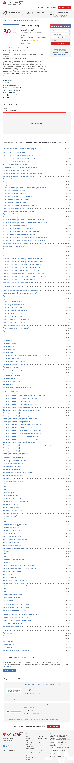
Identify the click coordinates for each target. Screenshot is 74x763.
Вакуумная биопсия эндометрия (14, 185)
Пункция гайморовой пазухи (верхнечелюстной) (20, 293)
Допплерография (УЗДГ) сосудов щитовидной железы (22, 425)
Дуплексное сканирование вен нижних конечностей (21, 270)
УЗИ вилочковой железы (11, 469)
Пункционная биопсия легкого (14, 191)
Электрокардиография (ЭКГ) (12, 623)
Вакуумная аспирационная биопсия (15, 170)
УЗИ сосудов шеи (9, 589)
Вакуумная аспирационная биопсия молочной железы (22, 173)
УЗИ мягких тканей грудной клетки (15, 525)
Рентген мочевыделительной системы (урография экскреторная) (26, 355)
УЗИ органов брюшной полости (14, 536)
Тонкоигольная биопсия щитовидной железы (19, 234)
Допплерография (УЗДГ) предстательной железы (20, 398)
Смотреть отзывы (9, 670)
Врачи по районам (31, 752)
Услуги (28, 738)
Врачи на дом (29, 740)
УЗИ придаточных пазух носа (13, 571)
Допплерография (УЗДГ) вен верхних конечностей (20, 436)
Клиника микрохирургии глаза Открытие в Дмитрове (42, 684)
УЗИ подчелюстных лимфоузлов (14, 560)
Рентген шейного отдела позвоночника (17, 387)
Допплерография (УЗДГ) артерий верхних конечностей (22, 430)
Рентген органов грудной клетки (14, 361)
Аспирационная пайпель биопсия (15, 164)
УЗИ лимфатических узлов (12, 498)
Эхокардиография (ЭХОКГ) (12, 626)
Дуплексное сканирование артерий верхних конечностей (23, 259)
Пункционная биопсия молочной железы (17, 196)
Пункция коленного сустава (13, 299)
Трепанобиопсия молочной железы (15, 243)
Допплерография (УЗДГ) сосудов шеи (16, 454)
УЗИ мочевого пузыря (10, 522)
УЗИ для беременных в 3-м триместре (16, 607)
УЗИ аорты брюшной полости (13, 458)
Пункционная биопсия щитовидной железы (18, 211)
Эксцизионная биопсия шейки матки (16, 252)
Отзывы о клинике (26, 43)
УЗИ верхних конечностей (12, 466)
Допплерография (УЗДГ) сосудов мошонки (18, 407)
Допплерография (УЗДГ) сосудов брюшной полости (21, 442)
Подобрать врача (64, 7)
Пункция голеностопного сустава (14, 296)
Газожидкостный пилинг (11, 286)
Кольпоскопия (8, 642)
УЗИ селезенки (8, 574)
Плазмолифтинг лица (10, 391)
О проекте (40, 736)
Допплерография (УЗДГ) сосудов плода (16, 416)
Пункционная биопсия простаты (14, 202)
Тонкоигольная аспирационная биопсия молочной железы (24, 220)
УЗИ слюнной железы (10, 577)
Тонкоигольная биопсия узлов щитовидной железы (21, 231)
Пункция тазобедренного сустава (15, 331)
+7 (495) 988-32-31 (50, 7)
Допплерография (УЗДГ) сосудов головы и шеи (19, 448)
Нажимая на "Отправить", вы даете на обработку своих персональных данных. (60, 49)
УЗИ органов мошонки (11, 542)
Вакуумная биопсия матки (12, 179)
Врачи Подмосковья (29, 756)
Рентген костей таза (10, 349)
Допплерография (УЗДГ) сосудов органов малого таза (21, 410)
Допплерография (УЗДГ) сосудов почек (16, 422)
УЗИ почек (6, 563)
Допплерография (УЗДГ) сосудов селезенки (18, 451)
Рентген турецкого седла (11, 382)
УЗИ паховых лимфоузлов (12, 545)
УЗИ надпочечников (10, 533)
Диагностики (34, 7)
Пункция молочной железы (12, 308)
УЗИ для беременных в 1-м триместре (16, 605)
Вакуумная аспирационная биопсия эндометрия (20, 176)
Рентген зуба (7, 341)
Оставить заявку (53, 727)
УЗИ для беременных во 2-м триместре (16, 610)
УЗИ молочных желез (10, 519)
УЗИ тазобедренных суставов (13, 595)
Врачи (28, 736)
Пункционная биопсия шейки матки (16, 208)
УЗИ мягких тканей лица (11, 528)
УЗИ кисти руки (8, 493)
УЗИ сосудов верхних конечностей (15, 580)
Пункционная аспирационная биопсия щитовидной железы (24, 188)
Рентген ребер (8, 373)
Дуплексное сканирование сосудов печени (18, 282)
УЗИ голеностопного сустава (13, 481)
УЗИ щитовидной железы (12, 598)
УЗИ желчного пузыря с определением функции (20, 490)
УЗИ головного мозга (10, 484)
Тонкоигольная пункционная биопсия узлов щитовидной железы (26, 237)
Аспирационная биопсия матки (14, 153)
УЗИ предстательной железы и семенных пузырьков (21, 568)
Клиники (28, 744)
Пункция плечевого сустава (12, 316)
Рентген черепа (8, 384)
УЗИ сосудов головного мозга (13, 583)
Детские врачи (30, 742)
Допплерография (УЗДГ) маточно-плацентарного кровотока (24, 395)
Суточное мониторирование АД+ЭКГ (16, 617)
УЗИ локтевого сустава (11, 507)
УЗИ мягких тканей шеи (11, 531)
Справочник (41, 742)
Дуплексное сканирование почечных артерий (19, 279)
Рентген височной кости (11, 338)
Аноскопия (7, 630)
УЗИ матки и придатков (11, 513)
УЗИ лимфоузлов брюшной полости (15, 501)
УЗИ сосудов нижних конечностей (15, 586)
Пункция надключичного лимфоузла (16, 310)
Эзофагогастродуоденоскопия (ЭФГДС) (16, 650)
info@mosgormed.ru (8, 738)
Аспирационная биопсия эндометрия (16, 161)
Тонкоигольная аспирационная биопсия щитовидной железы (25, 223)
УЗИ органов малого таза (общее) (15, 539)
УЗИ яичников (8, 601)
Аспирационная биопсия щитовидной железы (19, 159)
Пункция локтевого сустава (12, 302)
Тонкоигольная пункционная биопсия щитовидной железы (24, 240)
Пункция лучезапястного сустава (14, 305)
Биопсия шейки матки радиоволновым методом (20, 167)
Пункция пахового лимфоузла (13, 313)
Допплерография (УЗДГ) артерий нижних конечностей (22, 433)
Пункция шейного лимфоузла (13, 334)
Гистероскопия (8, 636)
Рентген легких (8, 352)
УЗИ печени (7, 551)
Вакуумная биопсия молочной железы (16, 182)
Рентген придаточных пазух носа (14, 370)
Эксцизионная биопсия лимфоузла (15, 246)
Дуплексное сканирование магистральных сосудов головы (23, 273)
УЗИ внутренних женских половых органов (18, 472)
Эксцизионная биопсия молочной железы (18, 249)
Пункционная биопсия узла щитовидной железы (20, 205)
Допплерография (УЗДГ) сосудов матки (16, 401)
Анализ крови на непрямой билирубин (17, 328)
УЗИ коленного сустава (11, 496)
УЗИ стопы (6, 592)
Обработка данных (7, 740)
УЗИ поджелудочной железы (13, 557)
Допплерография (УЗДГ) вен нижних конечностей (20, 439)
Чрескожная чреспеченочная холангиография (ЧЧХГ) (22, 149)
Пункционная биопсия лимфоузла (15, 194)
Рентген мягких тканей (11, 358)
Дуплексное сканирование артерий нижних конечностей (23, 262)
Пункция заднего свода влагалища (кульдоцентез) (20, 290)
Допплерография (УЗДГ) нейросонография (18, 427)
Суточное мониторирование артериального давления (22, 614)
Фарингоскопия (8, 645)
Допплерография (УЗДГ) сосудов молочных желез (20, 404)
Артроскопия (7, 633)
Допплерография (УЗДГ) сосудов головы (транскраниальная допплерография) (30, 445)
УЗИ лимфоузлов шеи (10, 504)
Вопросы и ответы (42, 744)
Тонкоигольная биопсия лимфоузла (15, 226)
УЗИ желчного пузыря (10, 487)
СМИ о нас (40, 746)
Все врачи (29, 759)
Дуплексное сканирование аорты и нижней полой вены (22, 256)
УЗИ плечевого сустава (11, 554)
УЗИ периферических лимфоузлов (15, 548)
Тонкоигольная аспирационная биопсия (17, 217)
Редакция (40, 750)
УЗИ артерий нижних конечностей (15, 461)
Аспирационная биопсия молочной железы (18, 156)
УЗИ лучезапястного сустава (13, 510)
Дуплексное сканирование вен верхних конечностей (21, 267)
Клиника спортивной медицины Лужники (38, 705)
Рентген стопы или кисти (12, 376)
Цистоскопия (7, 648)
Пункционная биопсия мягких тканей (16, 199)
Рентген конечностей (10, 344)
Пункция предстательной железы (15, 325)
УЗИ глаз (6, 478)
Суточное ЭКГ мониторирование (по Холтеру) (19, 620)
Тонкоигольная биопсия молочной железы (18, 228)
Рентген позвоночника (11, 367)
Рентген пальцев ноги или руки (14, 364)
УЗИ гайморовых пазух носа (13, 475)
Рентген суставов (9, 379)
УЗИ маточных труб (10, 516)
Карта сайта (41, 752)
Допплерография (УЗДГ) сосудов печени (17, 413)
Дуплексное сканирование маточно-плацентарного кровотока (25, 276)
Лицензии (40, 748)
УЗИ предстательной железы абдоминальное (19, 566)
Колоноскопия (8, 639)
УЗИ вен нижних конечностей (13, 464)
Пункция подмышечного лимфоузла (16, 319)
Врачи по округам (30, 754)
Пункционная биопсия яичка (13, 214)
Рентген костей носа (10, 347)
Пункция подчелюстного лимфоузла (16, 322)
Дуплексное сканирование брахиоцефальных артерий (22, 265)
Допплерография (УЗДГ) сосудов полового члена (20, 419)
